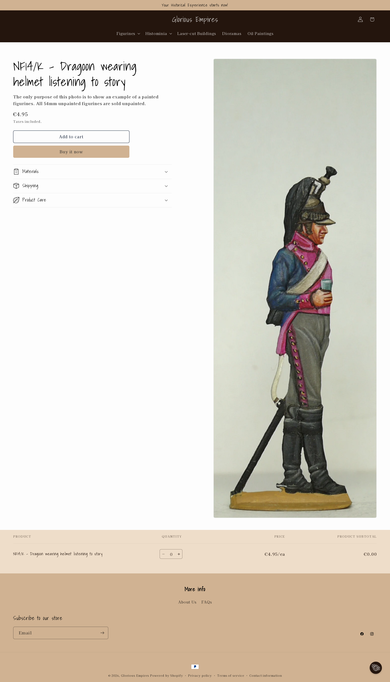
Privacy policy (200, 675)
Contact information (265, 675)
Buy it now (71, 152)
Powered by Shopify (166, 675)
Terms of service (230, 675)
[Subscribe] (102, 633)
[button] (128, 33)
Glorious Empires (135, 675)
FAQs (207, 602)
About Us (187, 602)
